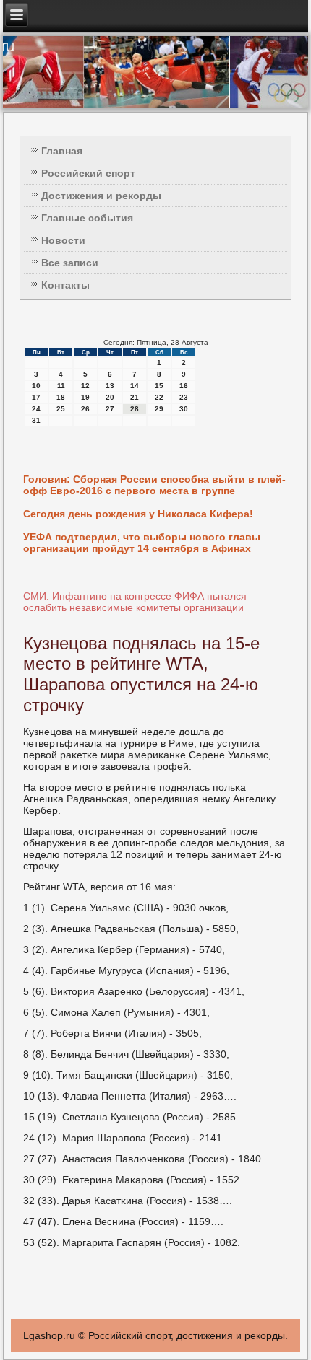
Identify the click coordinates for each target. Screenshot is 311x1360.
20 (110, 397)
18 (60, 397)
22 (159, 397)
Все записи (69, 262)
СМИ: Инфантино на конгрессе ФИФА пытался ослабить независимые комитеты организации (135, 601)
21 (134, 397)
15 (159, 386)
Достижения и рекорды (101, 195)
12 (85, 386)
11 (61, 386)
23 (183, 397)
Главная (61, 151)
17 (36, 397)
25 (60, 409)
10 (36, 386)
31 (36, 420)
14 (134, 386)
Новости (63, 240)
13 (110, 386)
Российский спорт (88, 173)
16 (183, 386)
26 (85, 409)
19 (85, 397)
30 (183, 409)
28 (134, 409)
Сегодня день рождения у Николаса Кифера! (138, 513)
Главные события (87, 218)
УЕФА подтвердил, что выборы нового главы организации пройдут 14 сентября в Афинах (141, 542)
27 (110, 409)
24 (36, 409)
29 (159, 409)
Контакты (65, 285)
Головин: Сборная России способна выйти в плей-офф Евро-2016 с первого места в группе (154, 484)
